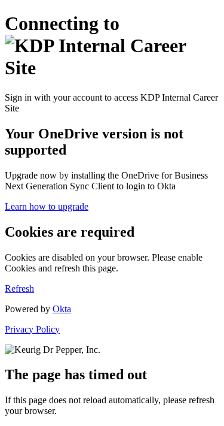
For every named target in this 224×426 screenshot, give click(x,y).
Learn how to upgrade (46, 206)
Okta (62, 309)
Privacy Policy (32, 329)
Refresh (19, 288)
